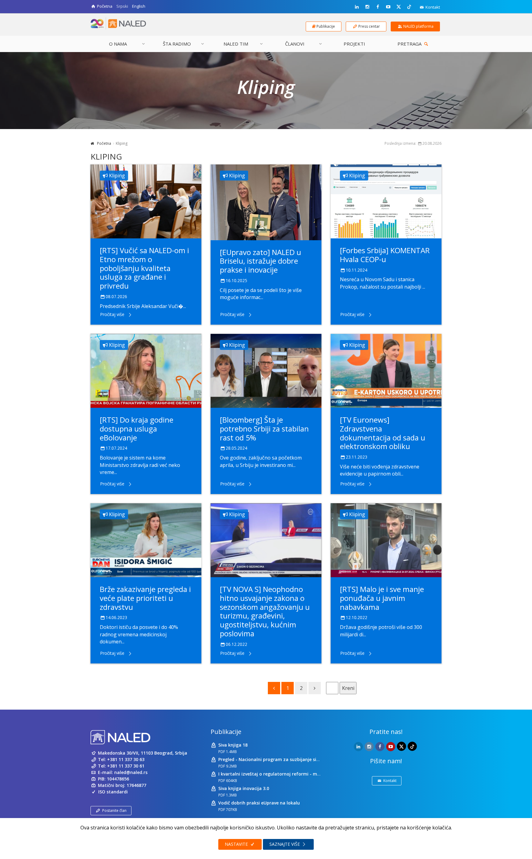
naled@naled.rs (130, 772)
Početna (104, 143)
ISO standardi (113, 792)
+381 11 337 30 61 (125, 766)
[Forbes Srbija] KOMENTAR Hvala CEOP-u (385, 254)
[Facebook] (377, 6)
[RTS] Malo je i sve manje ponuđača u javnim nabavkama (382, 598)
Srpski (122, 6)
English (138, 6)
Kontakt (432, 7)
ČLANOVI (294, 44)
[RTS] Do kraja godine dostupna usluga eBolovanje (136, 429)
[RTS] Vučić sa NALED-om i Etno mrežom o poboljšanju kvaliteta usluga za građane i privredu (144, 268)
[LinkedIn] (356, 6)
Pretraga (410, 44)
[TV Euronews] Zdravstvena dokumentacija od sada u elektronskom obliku (382, 433)
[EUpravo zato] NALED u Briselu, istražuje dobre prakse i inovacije (260, 261)
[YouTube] (388, 6)
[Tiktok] (409, 6)
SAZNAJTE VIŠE (285, 844)
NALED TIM (236, 44)
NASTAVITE (237, 844)
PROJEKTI (354, 44)
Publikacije (226, 731)
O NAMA (118, 44)
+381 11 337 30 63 (125, 759)
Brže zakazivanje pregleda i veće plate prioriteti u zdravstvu (145, 598)
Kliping (116, 175)
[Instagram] (367, 6)
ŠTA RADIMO (177, 44)
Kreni (348, 688)
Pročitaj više (112, 314)
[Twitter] (398, 6)
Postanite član (114, 810)
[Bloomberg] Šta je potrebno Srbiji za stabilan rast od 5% (264, 429)
